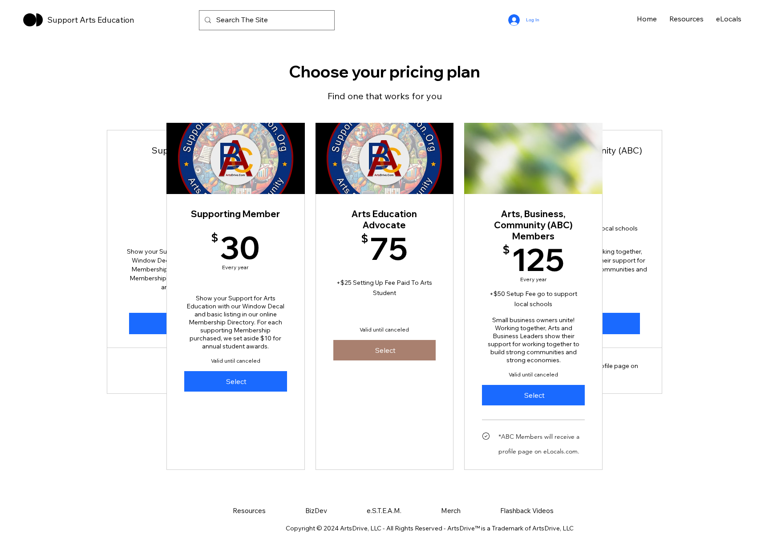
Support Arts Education (90, 20)
